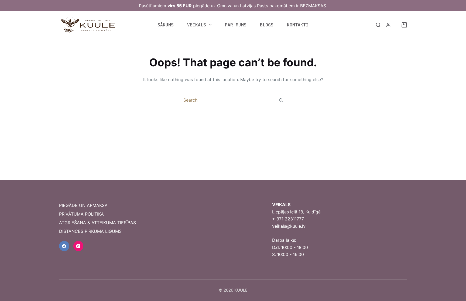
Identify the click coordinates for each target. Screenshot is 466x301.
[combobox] (227, 100)
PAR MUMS (235, 24)
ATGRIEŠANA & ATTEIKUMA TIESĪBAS (97, 222)
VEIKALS (196, 24)
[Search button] (281, 100)
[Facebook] (64, 246)
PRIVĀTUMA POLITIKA (81, 214)
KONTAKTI (298, 24)
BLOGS (266, 24)
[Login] (388, 25)
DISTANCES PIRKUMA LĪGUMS (90, 231)
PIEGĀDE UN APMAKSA (83, 205)
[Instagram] (78, 246)
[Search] (378, 25)
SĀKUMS (165, 24)
